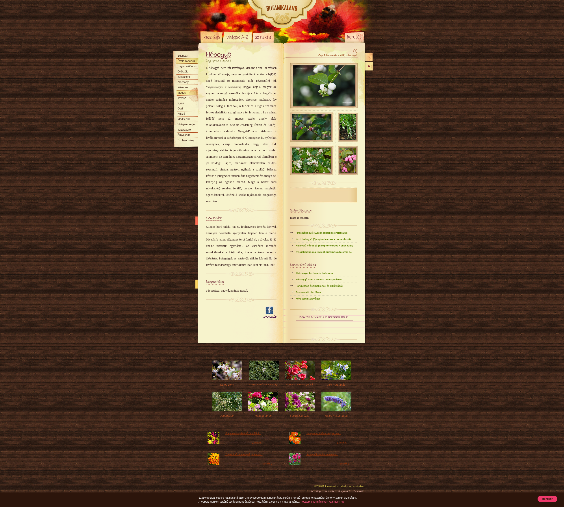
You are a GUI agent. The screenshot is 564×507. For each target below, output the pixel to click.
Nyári (181, 103)
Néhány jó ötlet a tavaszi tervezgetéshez (319, 279)
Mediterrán (184, 119)
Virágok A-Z (237, 37)
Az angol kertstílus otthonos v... (322, 454)
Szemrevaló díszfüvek (308, 292)
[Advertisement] (232, 312)
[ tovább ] (257, 442)
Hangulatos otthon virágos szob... (323, 433)
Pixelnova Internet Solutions (210, 488)
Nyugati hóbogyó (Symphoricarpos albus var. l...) (324, 252)
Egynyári (183, 55)
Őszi (180, 108)
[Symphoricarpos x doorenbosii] (348, 172)
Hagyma (187, 66)
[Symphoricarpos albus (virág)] (311, 139)
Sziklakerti (184, 76)
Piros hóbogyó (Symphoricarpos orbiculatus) (322, 232)
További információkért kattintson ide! (323, 501)
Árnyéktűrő (184, 135)
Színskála (263, 37)
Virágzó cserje (186, 124)
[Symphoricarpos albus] (348, 139)
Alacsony (183, 82)
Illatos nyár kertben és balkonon (314, 273)
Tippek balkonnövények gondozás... (244, 454)
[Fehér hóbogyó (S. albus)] (324, 105)
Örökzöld (183, 71)
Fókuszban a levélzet (308, 298)
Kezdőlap (211, 37)
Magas (182, 92)
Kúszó (181, 113)
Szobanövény (186, 140)
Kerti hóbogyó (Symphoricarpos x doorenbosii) (323, 239)
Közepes (183, 87)
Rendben (547, 498)
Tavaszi (182, 98)
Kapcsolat (329, 491)
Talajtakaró (184, 129)
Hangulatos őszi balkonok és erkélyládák (319, 286)
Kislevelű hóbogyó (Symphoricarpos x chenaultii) (324, 245)
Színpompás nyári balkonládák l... (243, 433)
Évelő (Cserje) (186, 61)
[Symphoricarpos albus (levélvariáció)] (311, 172)
